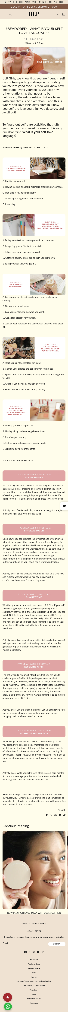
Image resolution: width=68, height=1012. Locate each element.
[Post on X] (51, 815)
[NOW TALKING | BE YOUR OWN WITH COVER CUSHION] (34, 870)
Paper (34, 994)
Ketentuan (34, 1003)
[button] (64, 815)
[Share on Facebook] (47, 815)
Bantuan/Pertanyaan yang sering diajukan (34, 981)
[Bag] (63, 14)
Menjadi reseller (34, 968)
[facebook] (25, 952)
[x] (29, 952)
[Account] (57, 14)
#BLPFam (34, 960)
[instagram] (33, 952)
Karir (34, 972)
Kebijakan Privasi (34, 998)
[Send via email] (60, 815)
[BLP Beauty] (34, 14)
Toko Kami (34, 990)
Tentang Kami (34, 964)
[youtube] (38, 952)
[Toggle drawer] (4, 14)
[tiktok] (42, 952)
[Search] (10, 14)
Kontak (34, 977)
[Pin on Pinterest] (55, 815)
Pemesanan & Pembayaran (34, 985)
